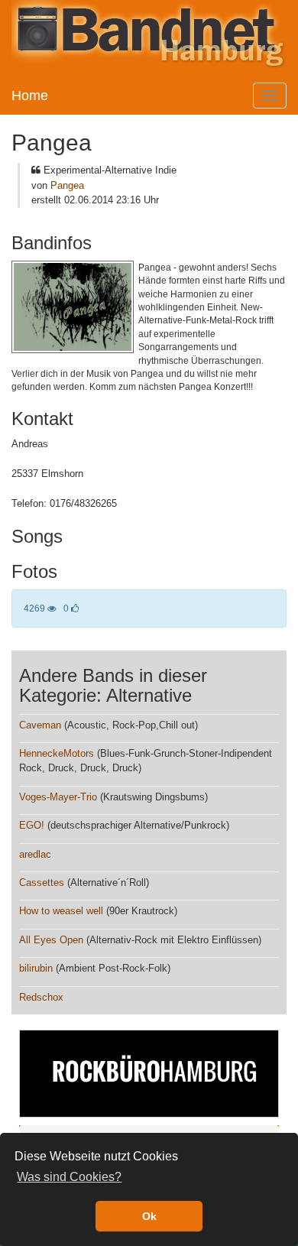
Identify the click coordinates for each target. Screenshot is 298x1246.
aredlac (35, 854)
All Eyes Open (51, 940)
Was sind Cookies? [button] (69, 1176)
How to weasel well (61, 911)
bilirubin (36, 968)
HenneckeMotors (56, 753)
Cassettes (41, 882)
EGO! (31, 825)
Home (29, 95)
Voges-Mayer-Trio (58, 797)
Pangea (67, 185)
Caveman (40, 725)
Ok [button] (149, 1216)
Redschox (41, 997)
